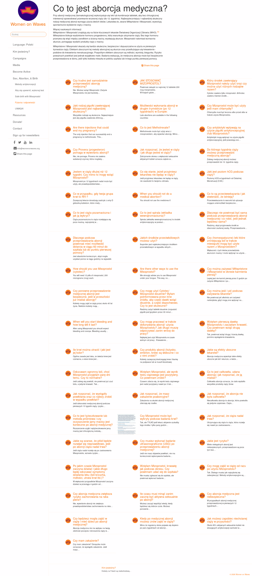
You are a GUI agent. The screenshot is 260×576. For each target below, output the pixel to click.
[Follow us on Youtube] (25, 143)
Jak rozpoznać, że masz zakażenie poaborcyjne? (154, 395)
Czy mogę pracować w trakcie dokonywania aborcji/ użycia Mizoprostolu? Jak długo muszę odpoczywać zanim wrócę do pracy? (159, 327)
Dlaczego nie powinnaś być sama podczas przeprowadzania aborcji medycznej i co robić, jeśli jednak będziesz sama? (227, 217)
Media (16, 65)
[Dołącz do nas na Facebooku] (14, 143)
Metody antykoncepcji (25, 84)
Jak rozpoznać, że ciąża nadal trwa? (225, 417)
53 (158, 32)
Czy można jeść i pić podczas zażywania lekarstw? (225, 292)
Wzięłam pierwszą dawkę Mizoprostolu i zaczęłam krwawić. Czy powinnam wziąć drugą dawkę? (227, 326)
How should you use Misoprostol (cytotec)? (92, 270)
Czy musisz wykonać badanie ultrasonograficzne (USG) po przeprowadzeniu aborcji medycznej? (157, 445)
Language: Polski (23, 44)
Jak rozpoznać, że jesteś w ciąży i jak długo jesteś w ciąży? (159, 150)
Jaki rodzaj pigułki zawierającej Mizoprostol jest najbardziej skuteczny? (91, 108)
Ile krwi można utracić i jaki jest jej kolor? (91, 351)
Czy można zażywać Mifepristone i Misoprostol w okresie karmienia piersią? (227, 271)
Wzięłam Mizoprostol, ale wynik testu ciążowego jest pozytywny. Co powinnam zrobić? (159, 375)
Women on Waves (28, 24)
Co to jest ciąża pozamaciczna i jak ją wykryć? (92, 214)
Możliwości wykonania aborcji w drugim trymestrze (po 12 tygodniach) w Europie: (159, 108)
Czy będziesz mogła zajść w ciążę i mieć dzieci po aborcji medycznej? (90, 521)
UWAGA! (19, 108)
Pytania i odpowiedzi (25, 102)
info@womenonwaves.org (28, 148)
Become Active (21, 71)
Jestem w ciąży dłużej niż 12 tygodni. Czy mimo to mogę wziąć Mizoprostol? (93, 174)
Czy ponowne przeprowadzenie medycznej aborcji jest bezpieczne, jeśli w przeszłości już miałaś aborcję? (91, 295)
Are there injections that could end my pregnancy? (91, 128)
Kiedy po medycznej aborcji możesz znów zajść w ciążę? (157, 519)
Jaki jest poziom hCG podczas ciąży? (225, 173)
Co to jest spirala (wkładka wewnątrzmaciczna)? (156, 214)
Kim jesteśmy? (21, 51)
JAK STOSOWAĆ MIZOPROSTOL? (150, 81)
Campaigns (19, 58)
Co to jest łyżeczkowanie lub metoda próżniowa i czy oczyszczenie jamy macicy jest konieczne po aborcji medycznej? (93, 420)
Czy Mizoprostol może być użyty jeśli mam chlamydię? (226, 106)
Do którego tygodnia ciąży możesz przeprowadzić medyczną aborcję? (222, 152)
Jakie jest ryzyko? (218, 441)
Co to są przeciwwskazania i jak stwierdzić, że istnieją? (226, 195)
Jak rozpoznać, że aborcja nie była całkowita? (225, 395)
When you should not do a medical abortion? (156, 195)
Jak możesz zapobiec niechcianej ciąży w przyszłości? (227, 519)
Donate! (17, 121)
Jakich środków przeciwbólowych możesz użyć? (159, 239)
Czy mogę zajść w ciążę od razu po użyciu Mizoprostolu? (226, 467)
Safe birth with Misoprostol (27, 96)
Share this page (24, 153)
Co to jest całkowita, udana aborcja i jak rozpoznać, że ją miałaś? (224, 375)
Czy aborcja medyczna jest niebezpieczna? (223, 495)
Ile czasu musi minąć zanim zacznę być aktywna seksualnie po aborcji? (159, 497)
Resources (19, 115)
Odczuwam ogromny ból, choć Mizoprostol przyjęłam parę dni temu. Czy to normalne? (91, 375)
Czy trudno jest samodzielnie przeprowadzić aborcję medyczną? (90, 83)
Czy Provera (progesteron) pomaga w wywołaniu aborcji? (91, 150)
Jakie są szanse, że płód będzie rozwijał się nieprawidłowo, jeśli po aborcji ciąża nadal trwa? (92, 444)
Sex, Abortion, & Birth (25, 78)
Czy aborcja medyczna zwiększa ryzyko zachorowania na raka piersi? (92, 497)
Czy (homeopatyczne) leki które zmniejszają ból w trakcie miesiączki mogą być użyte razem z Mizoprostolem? (226, 242)
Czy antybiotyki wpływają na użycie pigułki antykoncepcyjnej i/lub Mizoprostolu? (226, 130)
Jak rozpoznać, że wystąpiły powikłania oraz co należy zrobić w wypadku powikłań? (92, 396)
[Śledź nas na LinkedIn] (30, 143)
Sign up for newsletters (26, 135)
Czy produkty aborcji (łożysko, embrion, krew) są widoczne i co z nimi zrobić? (159, 352)
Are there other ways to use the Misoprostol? (159, 270)
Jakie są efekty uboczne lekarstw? (221, 351)
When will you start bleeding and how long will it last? (92, 323)
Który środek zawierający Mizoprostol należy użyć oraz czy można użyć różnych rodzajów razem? (227, 84)
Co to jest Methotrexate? (155, 127)
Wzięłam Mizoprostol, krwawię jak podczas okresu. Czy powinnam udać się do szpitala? (159, 469)
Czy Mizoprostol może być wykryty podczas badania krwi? (159, 417)
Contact (17, 128)
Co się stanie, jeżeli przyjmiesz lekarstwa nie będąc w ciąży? (158, 173)
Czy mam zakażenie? (86, 540)
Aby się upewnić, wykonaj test (29, 90)
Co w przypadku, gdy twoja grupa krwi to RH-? (93, 195)
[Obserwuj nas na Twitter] (19, 143)
